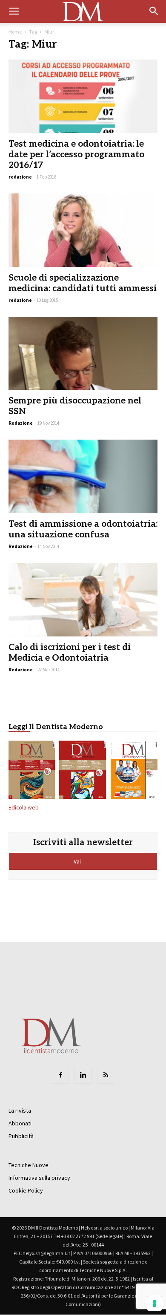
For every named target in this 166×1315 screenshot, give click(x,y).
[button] (154, 11)
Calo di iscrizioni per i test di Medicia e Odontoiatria (70, 652)
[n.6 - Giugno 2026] (134, 771)
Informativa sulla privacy (39, 1178)
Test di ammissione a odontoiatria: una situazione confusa (83, 529)
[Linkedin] (83, 1075)
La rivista (20, 1110)
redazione (20, 177)
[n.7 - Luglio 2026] (82, 771)
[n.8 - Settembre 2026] (32, 771)
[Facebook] (60, 1075)
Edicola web (24, 807)
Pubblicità (21, 1136)
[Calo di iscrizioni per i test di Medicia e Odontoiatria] (83, 599)
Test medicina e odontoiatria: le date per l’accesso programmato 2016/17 (76, 154)
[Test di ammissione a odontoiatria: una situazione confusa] (83, 476)
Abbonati (20, 1123)
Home (15, 31)
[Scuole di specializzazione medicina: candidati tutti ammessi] (83, 230)
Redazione (21, 423)
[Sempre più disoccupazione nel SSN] (83, 353)
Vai (78, 861)
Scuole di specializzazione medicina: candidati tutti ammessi (83, 283)
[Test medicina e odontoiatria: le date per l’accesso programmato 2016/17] (83, 96)
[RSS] (105, 1075)
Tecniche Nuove (29, 1165)
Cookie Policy (26, 1190)
